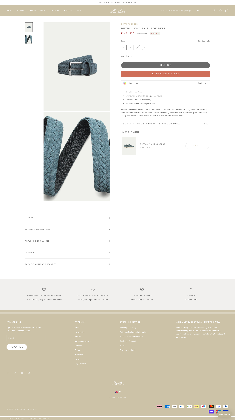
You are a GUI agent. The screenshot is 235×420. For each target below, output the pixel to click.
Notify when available (165, 74)
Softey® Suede (129, 24)
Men (9, 10)
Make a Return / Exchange (131, 336)
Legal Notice (80, 363)
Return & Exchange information (133, 332)
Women (20, 10)
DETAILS (127, 124)
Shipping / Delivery (128, 327)
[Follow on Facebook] (8, 373)
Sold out (165, 65)
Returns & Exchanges (169, 124)
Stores (68, 10)
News (77, 359)
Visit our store (191, 299)
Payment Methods (127, 350)
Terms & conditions (15, 419)
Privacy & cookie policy (38, 419)
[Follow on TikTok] (29, 373)
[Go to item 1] (29, 27)
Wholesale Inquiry (83, 341)
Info (80, 10)
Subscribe (16, 347)
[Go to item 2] (29, 39)
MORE (205, 124)
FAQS (122, 345)
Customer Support (128, 341)
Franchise (79, 354)
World (55, 10)
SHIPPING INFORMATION (144, 124)
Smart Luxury (38, 10)
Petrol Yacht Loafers (152, 144)
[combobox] (202, 11)
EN (198, 11)
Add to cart (197, 146)
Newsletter (80, 332)
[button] (224, 414)
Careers (78, 345)
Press (77, 350)
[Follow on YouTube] (22, 373)
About (77, 327)
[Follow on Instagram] (15, 373)
